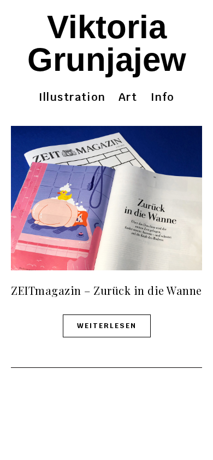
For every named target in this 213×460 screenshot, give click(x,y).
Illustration (72, 97)
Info (163, 97)
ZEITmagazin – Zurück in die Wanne (106, 290)
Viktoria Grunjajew (106, 43)
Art (128, 97)
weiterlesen (107, 325)
